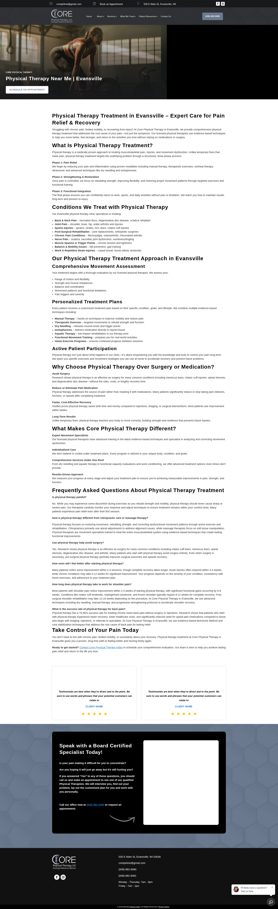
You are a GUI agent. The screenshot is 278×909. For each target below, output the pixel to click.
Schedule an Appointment (27, 89)
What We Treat (127, 16)
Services (111, 16)
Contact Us (166, 16)
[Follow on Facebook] (218, 4)
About (99, 16)
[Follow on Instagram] (223, 4)
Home (89, 16)
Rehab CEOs (135, 907)
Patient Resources (147, 16)
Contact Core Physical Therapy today (101, 647)
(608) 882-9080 (212, 16)
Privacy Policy (163, 907)
